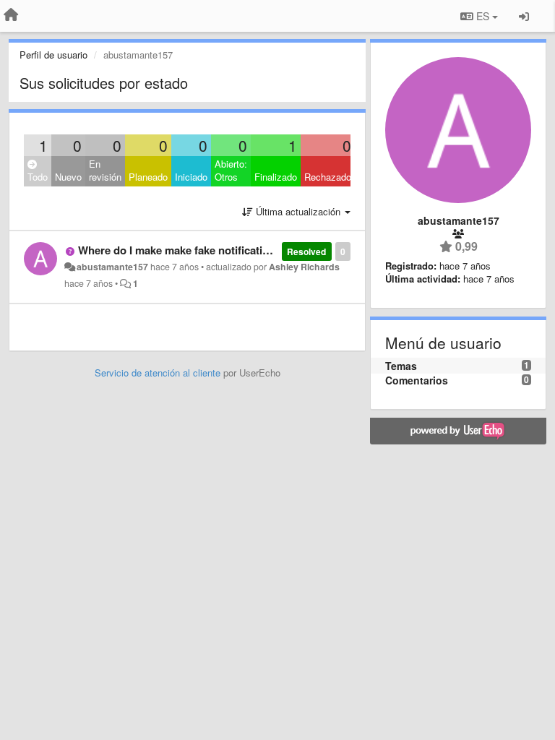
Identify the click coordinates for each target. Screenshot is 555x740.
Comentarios (416, 380)
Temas (401, 365)
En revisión (105, 170)
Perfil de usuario (53, 54)
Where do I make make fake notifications (179, 250)
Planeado (148, 177)
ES (482, 16)
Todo (37, 177)
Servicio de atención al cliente (159, 372)
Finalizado (275, 177)
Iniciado (191, 177)
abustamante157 (112, 266)
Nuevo (68, 177)
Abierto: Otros (231, 170)
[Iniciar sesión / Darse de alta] (524, 16)
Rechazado (327, 177)
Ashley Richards (304, 266)
